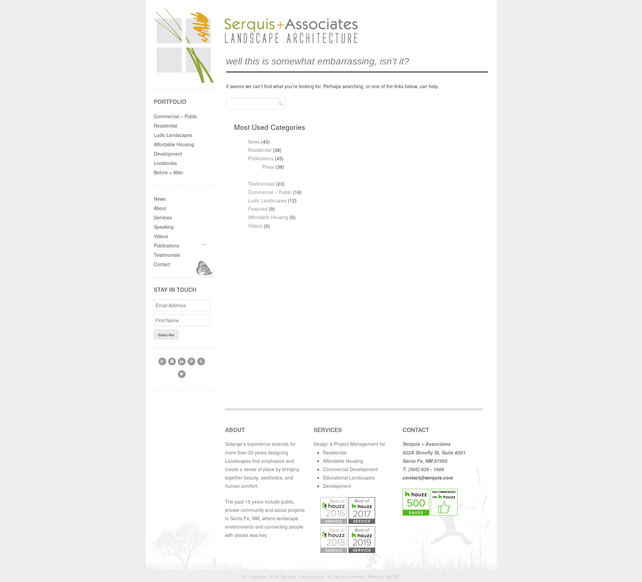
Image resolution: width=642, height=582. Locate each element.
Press (268, 166)
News (254, 141)
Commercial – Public (270, 192)
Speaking (164, 226)
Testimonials (261, 183)
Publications (261, 158)
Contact (162, 264)
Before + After (168, 172)
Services (163, 217)
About (160, 208)
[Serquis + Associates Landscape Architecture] (289, 43)
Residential (260, 150)
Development (168, 153)
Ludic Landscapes (267, 200)
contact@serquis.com (428, 477)
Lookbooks (165, 163)
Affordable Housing (268, 217)
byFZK (393, 577)
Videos (255, 225)
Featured (258, 208)
